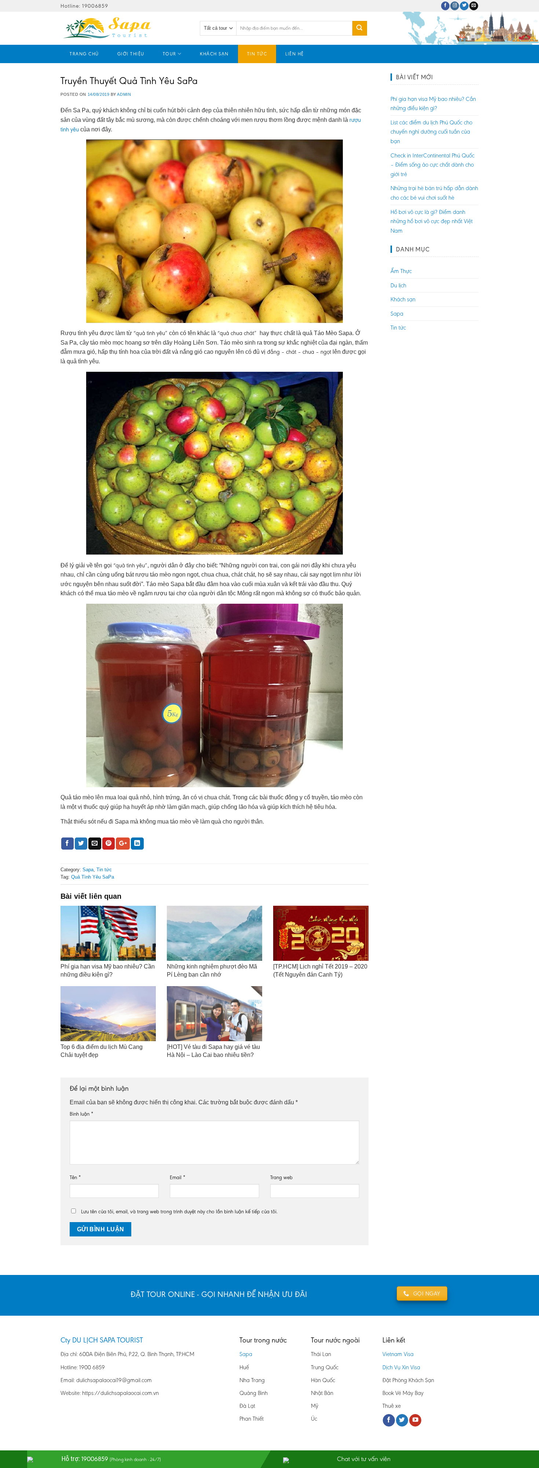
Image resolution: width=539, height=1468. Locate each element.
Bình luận (82, 1114)
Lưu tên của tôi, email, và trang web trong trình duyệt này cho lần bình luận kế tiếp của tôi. (179, 1211)
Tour (169, 54)
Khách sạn (214, 54)
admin (124, 94)
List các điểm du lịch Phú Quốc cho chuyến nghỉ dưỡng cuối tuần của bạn (431, 132)
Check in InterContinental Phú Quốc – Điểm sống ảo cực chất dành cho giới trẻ (432, 165)
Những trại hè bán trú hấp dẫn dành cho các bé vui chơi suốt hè (434, 193)
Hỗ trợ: (111, 1458)
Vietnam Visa (398, 1354)
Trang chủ (84, 54)
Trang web (281, 1177)
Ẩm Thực (401, 271)
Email (178, 1177)
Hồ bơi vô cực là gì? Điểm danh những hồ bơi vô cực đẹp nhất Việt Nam (431, 221)
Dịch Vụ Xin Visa (401, 1367)
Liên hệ (294, 54)
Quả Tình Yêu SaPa (92, 877)
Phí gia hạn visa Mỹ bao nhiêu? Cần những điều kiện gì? (433, 103)
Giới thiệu (130, 54)
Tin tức (257, 54)
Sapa (88, 869)
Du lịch (398, 285)
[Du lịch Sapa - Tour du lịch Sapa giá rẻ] (124, 28)
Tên (75, 1177)
